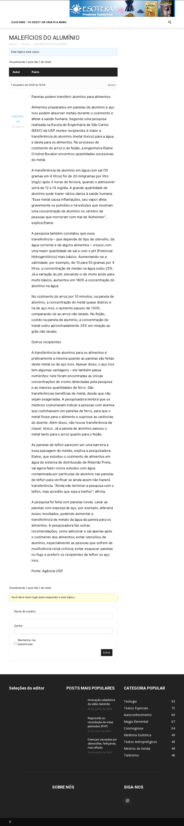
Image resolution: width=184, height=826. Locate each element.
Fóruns (25, 44)
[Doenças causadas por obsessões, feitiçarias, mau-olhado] (75, 744)
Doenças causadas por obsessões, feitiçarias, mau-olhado (102, 743)
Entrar (106, 652)
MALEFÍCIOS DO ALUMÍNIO (44, 37)
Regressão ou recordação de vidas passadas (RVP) (100, 722)
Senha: (18, 625)
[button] (169, 22)
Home (13, 44)
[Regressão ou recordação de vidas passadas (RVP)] (75, 722)
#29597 (112, 85)
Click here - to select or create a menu (39, 22)
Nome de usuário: (25, 611)
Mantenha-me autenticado (27, 642)
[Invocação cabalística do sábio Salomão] (75, 704)
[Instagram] (127, 800)
